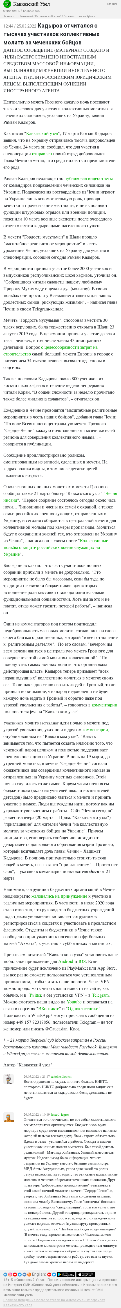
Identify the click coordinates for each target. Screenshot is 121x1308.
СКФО (6, 11)
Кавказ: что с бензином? (18, 16)
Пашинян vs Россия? (48, 16)
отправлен (42, 153)
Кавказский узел (42, 133)
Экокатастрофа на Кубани (79, 16)
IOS (82, 961)
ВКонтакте (48, 1008)
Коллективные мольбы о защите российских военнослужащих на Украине (55, 547)
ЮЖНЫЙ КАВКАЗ (22, 11)
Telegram (100, 995)
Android (65, 961)
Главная (112, 4)
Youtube (74, 1002)
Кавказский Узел (31, 3)
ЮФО (37, 11)
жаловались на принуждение (59, 896)
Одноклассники (83, 1008)
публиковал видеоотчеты (88, 178)
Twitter (35, 995)
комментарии (104, 705)
